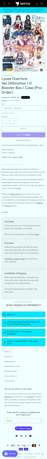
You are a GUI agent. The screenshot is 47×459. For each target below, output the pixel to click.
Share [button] (6, 212)
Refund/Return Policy (12, 366)
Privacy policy (29, 453)
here (19, 188)
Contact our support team (14, 259)
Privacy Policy (9, 381)
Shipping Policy (10, 361)
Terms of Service (10, 376)
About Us (7, 352)
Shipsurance (15, 194)
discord (30, 397)
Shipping (4, 100)
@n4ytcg (7, 397)
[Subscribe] (40, 420)
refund (7, 206)
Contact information (30, 457)
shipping (39, 203)
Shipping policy (17, 457)
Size (3, 104)
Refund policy (19, 453)
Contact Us (8, 356)
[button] (4, 3)
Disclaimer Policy (10, 371)
